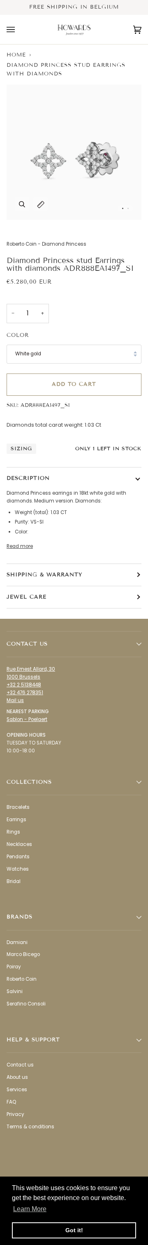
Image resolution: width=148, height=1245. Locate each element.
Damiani (17, 942)
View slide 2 (128, 208)
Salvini (15, 991)
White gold (28, 353)
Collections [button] (29, 782)
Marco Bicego (23, 954)
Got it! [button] (74, 1230)
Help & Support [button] (33, 1039)
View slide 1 (122, 208)
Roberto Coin (22, 979)
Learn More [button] (29, 1208)
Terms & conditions (30, 1126)
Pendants (18, 856)
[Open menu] (19, 29)
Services (17, 1089)
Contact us (20, 1065)
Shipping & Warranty (44, 574)
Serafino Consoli (26, 1004)
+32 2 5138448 (24, 684)
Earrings (16, 819)
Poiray (14, 966)
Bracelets (18, 807)
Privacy (15, 1114)
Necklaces (19, 844)
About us (17, 1077)
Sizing (21, 448)
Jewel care (26, 597)
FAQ (11, 1102)
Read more (20, 546)
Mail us (15, 700)
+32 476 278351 (25, 692)
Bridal (14, 881)
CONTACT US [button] (27, 644)
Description (28, 478)
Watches (18, 869)
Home (16, 55)
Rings (13, 832)
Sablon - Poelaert (27, 719)
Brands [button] (19, 917)
